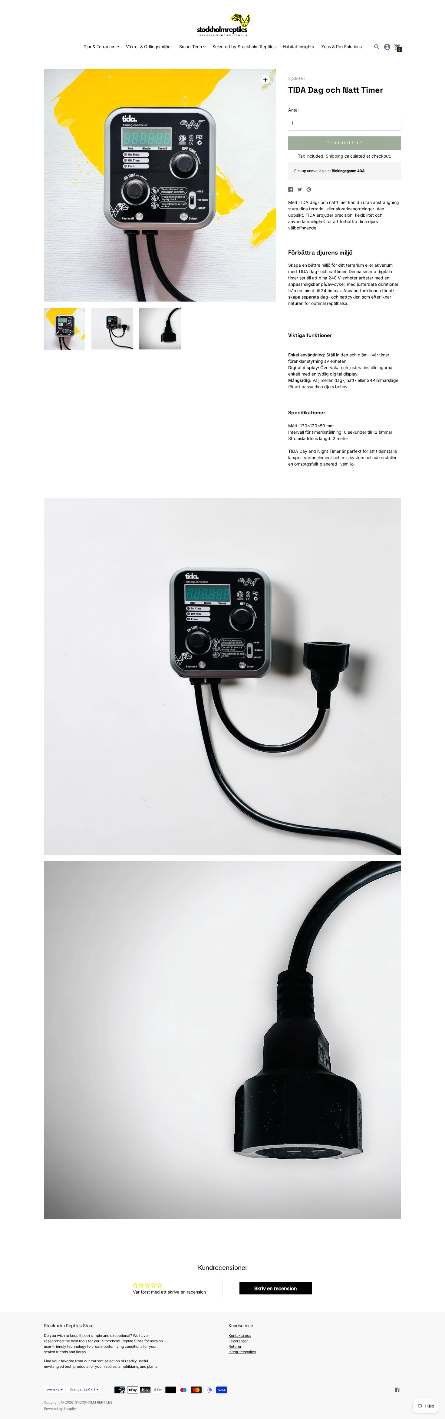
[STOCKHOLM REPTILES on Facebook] (397, 1389)
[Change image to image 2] (112, 328)
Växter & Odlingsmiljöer (149, 46)
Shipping (334, 156)
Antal (293, 110)
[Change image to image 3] (160, 328)
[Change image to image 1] (64, 329)
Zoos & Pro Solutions (341, 46)
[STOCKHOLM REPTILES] (222, 25)
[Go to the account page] (387, 47)
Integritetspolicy (242, 1352)
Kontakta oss (240, 1335)
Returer (235, 1346)
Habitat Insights (298, 46)
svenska (52, 1389)
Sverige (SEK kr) (82, 1389)
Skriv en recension (275, 1288)
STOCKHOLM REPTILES (93, 1402)
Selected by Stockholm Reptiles (244, 46)
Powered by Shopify (60, 1409)
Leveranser (238, 1341)
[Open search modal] (377, 47)
